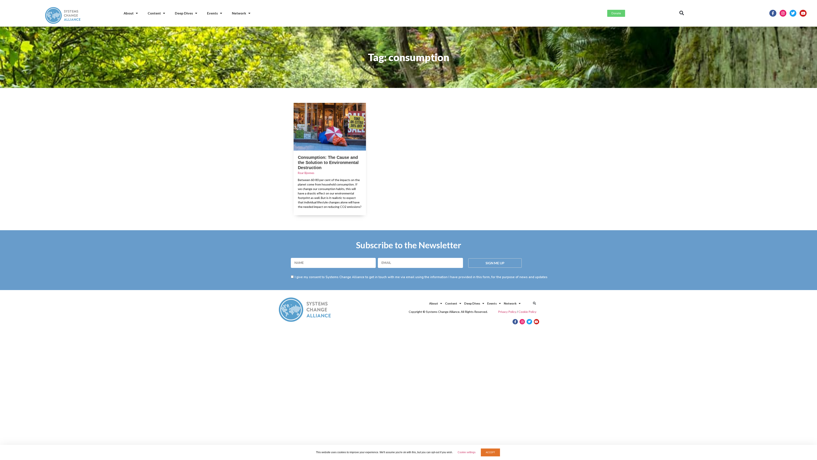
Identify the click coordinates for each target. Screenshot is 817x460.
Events (212, 13)
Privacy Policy (507, 311)
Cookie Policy (527, 311)
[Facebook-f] (772, 13)
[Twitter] (793, 13)
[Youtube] (803, 13)
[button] (681, 13)
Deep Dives (184, 13)
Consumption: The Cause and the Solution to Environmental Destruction (328, 162)
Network (239, 13)
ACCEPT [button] (490, 452)
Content (154, 13)
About (129, 13)
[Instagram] (783, 13)
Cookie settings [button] (467, 452)
